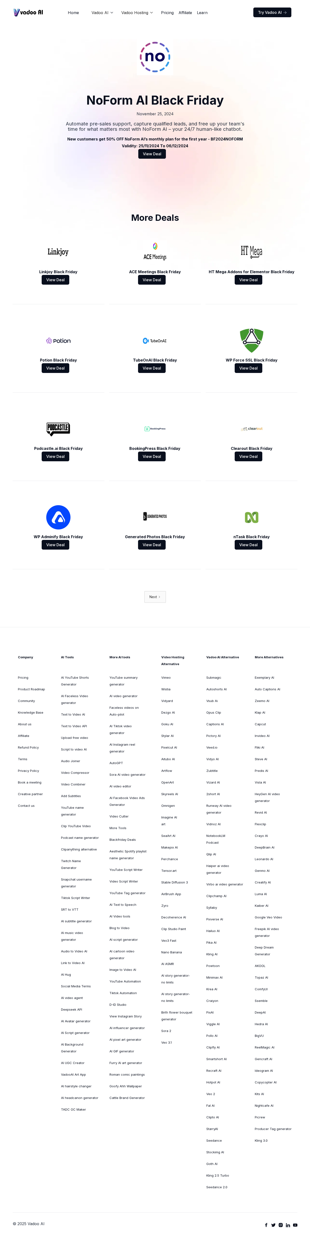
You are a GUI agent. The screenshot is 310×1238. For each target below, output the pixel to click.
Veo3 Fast (168, 940)
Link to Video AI (73, 963)
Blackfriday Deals (122, 840)
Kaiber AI (261, 906)
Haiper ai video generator (217, 869)
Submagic (213, 677)
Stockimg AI (215, 1152)
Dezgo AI (168, 712)
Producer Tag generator (273, 1129)
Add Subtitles (71, 796)
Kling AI (211, 954)
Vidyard (167, 701)
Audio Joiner (70, 761)
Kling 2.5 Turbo (217, 1175)
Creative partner (30, 794)
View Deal (152, 153)
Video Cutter (119, 816)
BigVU (259, 1036)
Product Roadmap (31, 689)
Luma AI (261, 894)
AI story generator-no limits (175, 979)
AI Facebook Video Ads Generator (127, 801)
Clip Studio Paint (173, 929)
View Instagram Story (125, 1016)
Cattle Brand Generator (127, 1098)
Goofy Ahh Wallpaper (125, 1086)
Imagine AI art (169, 820)
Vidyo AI (212, 759)
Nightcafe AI (264, 1105)
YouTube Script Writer (126, 870)
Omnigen (168, 806)
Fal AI (210, 1105)
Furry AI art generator (125, 1063)
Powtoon (213, 966)
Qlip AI (211, 854)
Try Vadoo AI (272, 12)
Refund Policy (28, 747)
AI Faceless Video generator (74, 699)
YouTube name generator (72, 811)
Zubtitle (212, 771)
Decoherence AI (173, 917)
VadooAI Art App (73, 1074)
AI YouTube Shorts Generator (75, 681)
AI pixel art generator (125, 1039)
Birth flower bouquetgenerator (176, 1015)
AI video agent (72, 998)
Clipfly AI (213, 1047)
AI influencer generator (127, 1028)
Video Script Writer (123, 881)
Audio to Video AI (74, 951)
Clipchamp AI (216, 896)
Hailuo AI (213, 931)
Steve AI (261, 759)
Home (73, 12)
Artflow (166, 771)
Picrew (260, 1117)
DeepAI (260, 1012)
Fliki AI (259, 747)
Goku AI (167, 724)
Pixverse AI (214, 919)
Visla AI (260, 782)
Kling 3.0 (261, 1140)
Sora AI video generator (127, 774)
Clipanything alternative (79, 849)
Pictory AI (213, 736)
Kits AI (259, 1094)
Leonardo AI (264, 859)
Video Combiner (73, 784)
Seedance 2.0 (216, 1187)
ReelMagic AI (264, 1047)
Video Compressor (75, 773)
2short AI (213, 794)
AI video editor (120, 786)
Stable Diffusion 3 (174, 882)
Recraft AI (213, 1071)
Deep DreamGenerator (264, 950)
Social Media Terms (76, 986)
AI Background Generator (72, 1047)
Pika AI (211, 942)
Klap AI (260, 712)
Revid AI (261, 812)
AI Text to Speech (122, 905)
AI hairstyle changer (76, 1086)
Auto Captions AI (267, 689)
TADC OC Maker (73, 1109)
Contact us (26, 806)
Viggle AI (213, 1024)
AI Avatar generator (76, 1021)
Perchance (169, 859)
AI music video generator (72, 936)
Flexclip (260, 824)
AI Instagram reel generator (122, 748)
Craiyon (212, 1001)
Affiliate (185, 12)
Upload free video (74, 738)
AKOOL (260, 966)
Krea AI (211, 989)
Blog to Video (119, 928)
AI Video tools (119, 916)
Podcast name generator (80, 838)
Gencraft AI (263, 1059)
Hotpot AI (213, 1082)
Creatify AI (263, 882)
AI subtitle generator (76, 921)
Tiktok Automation (123, 993)
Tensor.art (169, 871)
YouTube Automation (125, 981)
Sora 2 (166, 1031)
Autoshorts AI (216, 689)
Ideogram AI (264, 1071)
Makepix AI (169, 847)
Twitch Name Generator (71, 864)
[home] (28, 12)
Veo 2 (210, 1094)
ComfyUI (261, 989)
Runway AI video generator (219, 809)
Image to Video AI (122, 970)
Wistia (165, 689)
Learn (202, 12)
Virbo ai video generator (224, 884)
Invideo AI (262, 736)
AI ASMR (167, 964)
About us (24, 724)
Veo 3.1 (166, 1042)
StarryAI (212, 1129)
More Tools (117, 828)
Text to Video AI (73, 714)
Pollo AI (211, 1036)
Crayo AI (261, 836)
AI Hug (66, 974)
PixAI (210, 1012)
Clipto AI (212, 1117)
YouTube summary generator (123, 681)
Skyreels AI (169, 794)
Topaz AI (261, 977)
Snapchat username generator (76, 882)
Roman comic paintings (127, 1074)
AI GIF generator (121, 1051)
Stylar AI (167, 736)
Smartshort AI (216, 1059)
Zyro (164, 906)
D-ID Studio (117, 1005)
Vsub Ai (212, 701)
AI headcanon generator (79, 1098)
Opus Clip (213, 712)
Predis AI (261, 771)
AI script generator (123, 939)
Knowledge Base (30, 712)
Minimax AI (214, 977)
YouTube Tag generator (127, 893)
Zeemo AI (262, 701)
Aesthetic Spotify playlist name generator (128, 854)
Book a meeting (29, 782)
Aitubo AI (168, 759)
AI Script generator (75, 1033)
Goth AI (211, 1164)
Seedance (214, 1140)
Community (26, 701)
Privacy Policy (28, 771)
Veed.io (211, 747)
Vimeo (166, 677)
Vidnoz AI (213, 824)
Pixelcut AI (169, 747)
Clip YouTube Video (76, 826)
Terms (22, 759)
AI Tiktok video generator (120, 729)
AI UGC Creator (73, 1063)
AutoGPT (116, 763)
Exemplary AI (264, 677)
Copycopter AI (266, 1082)
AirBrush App (171, 894)
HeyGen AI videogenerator (267, 797)
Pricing (167, 12)
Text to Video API (74, 726)
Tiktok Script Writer (75, 898)
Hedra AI (261, 1024)
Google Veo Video (268, 917)
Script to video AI (74, 749)
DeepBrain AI (264, 847)
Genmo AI (262, 871)
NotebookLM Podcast (215, 839)
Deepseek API (71, 1009)
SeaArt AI (168, 836)
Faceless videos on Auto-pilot (124, 711)
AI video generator (123, 696)
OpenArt (167, 782)
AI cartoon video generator (121, 954)
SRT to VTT (69, 909)
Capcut (260, 724)
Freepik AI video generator (267, 932)
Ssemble (261, 1001)
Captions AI (215, 724)
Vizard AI (213, 782)
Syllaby (211, 907)
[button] (103, 12)
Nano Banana (171, 952)
